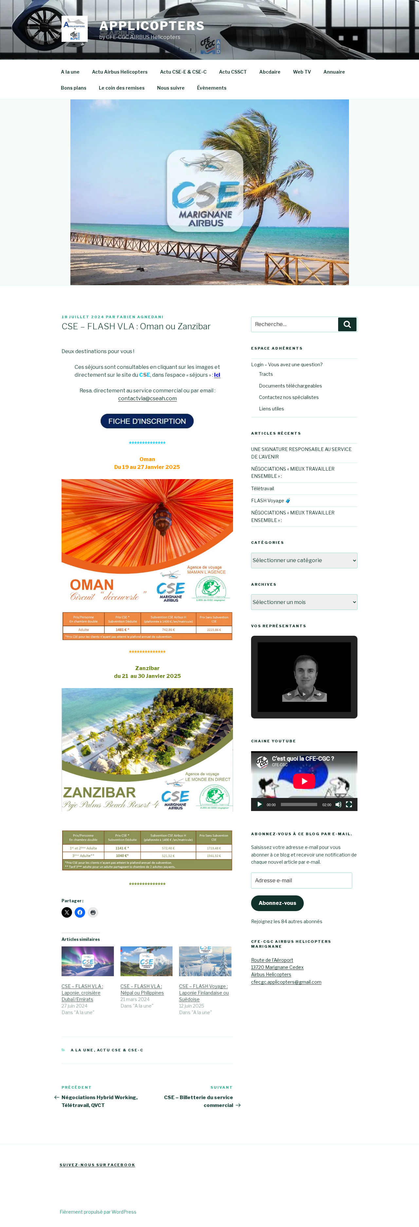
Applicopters (152, 26)
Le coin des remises (122, 88)
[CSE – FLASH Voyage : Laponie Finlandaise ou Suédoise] (205, 961)
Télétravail (262, 488)
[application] (304, 781)
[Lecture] (259, 804)
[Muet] (338, 804)
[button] (289, 694)
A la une (70, 72)
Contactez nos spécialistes (289, 397)
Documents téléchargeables (290, 386)
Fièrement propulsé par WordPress (98, 1212)
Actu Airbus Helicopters (120, 72)
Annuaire (334, 72)
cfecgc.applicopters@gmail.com (286, 982)
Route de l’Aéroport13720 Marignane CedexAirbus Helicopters (277, 967)
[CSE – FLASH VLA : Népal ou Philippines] (146, 961)
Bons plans (73, 88)
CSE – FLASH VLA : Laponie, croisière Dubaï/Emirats (82, 992)
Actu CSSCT (233, 72)
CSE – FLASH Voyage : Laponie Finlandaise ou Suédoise (204, 992)
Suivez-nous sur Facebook (97, 1165)
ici (217, 375)
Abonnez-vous (277, 903)
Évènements (212, 88)
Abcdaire (270, 72)
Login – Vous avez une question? (287, 364)
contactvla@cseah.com (147, 398)
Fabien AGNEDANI (140, 317)
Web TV (302, 72)
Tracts (266, 374)
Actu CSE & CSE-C (120, 1050)
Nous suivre (171, 88)
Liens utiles (271, 408)
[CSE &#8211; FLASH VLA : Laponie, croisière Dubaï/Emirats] (88, 961)
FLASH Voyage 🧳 (271, 500)
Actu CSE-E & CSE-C (183, 72)
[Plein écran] (349, 804)
